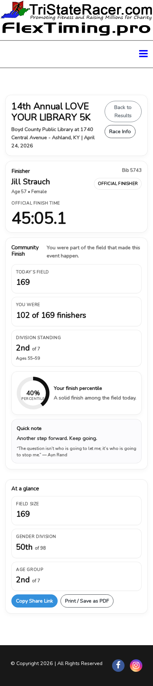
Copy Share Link (34, 600)
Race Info (120, 131)
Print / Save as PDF (87, 600)
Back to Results (123, 111)
